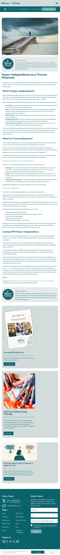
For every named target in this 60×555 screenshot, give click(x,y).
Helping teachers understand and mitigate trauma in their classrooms (34, 281)
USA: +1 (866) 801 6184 (23, 9)
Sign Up (36, 531)
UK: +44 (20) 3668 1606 (36, 9)
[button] (57, 3)
